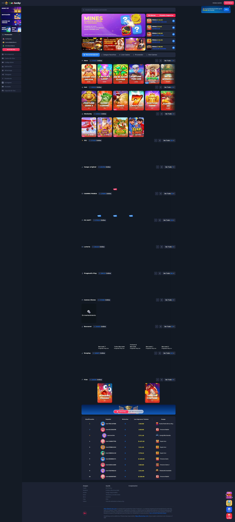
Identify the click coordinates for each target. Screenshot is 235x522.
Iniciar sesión (217, 3)
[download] (229, 503)
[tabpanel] (129, 231)
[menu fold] (3, 3)
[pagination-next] (160, 60)
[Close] (229, 7)
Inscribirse (228, 3)
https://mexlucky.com (110, 508)
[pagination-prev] (156, 60)
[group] (11, 39)
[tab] (91, 55)
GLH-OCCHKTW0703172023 (157, 513)
